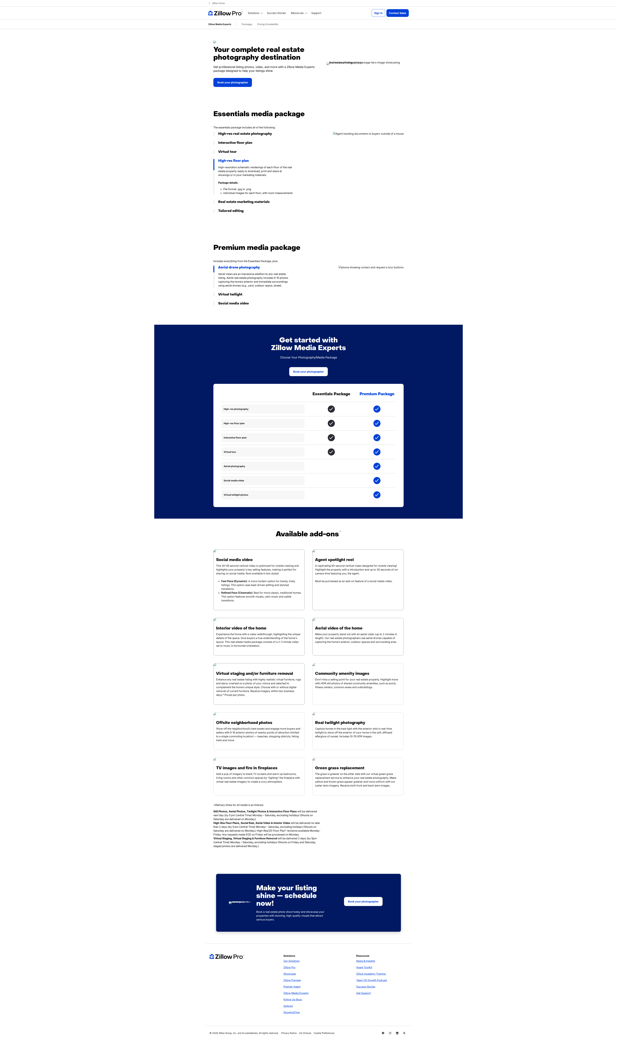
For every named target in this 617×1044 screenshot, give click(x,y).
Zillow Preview (292, 980)
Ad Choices (305, 1033)
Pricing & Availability (267, 24)
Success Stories (276, 13)
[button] (253, 134)
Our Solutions (291, 961)
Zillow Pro (289, 967)
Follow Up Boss (292, 999)
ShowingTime (291, 1012)
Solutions (253, 13)
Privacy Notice (289, 1033)
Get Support (363, 993)
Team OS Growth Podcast (371, 980)
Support (316, 13)
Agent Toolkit (364, 967)
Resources (297, 13)
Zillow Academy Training (371, 973)
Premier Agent (291, 986)
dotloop (288, 1006)
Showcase (289, 973)
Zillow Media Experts (295, 993)
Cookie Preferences (324, 1033)
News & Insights (365, 961)
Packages (247, 24)
